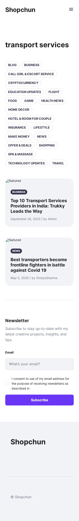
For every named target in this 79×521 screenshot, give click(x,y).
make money (19, 136)
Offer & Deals (19, 145)
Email (9, 352)
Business (31, 65)
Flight (53, 92)
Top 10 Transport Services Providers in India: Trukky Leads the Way (39, 206)
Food (12, 101)
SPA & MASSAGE (20, 154)
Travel (58, 163)
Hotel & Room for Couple (30, 118)
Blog (12, 65)
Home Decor (18, 109)
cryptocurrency (23, 83)
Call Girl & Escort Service (31, 74)
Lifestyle (42, 127)
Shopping (47, 145)
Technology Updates (26, 163)
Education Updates (24, 92)
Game (29, 101)
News (42, 136)
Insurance (17, 127)
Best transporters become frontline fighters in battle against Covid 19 (39, 265)
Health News (52, 101)
